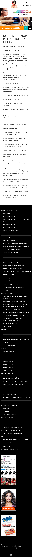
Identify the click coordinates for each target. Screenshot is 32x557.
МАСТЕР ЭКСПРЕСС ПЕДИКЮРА (11, 240)
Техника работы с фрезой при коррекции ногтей (16, 315)
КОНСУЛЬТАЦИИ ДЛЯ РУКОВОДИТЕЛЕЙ (11, 430)
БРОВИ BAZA (6, 411)
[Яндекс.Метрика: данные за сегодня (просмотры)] (15, 555)
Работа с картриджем (9, 345)
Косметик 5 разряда (8, 355)
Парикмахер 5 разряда (9, 224)
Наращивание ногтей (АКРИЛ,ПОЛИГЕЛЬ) (14, 301)
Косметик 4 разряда (8, 351)
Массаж (3, 436)
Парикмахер (6, 213)
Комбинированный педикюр (11, 284)
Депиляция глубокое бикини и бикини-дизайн (16, 339)
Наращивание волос (7, 417)
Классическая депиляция (10, 336)
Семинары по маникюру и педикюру (11, 268)
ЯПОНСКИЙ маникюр (8, 274)
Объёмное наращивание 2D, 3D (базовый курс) (16, 381)
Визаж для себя (7, 370)
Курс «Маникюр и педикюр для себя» (13, 265)
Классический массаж (9, 443)
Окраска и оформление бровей (10, 405)
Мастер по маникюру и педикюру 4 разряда (15, 243)
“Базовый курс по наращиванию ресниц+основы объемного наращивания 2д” (17, 377)
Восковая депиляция (7, 333)
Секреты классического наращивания (14, 388)
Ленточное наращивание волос (12, 424)
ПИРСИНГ (3, 329)
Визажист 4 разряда (8, 361)
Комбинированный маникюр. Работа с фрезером (17, 271)
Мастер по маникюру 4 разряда (11, 249)
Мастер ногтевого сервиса (10, 256)
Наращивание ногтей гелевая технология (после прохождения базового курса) (15, 305)
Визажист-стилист (8, 364)
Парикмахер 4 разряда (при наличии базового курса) (16, 220)
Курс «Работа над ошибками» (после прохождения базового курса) (13, 319)
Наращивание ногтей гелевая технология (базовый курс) (15, 297)
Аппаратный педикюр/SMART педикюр (13, 287)
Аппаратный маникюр (9, 281)
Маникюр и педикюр (7, 237)
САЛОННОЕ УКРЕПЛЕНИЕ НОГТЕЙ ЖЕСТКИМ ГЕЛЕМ (16, 312)
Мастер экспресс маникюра (11, 259)
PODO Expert (6, 290)
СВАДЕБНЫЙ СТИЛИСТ (8, 367)
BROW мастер (6, 408)
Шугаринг (5, 342)
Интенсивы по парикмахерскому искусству (15, 234)
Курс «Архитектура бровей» (10, 414)
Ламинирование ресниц (8, 402)
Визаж (3, 358)
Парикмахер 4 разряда (9, 216)
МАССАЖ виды (6, 446)
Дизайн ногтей (7, 326)
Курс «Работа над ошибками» (11, 394)
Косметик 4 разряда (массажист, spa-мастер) (15, 439)
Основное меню (30, 28)
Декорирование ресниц (9, 391)
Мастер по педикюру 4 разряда (11, 252)
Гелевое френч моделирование (12, 309)
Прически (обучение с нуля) (11, 230)
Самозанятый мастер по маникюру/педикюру (16, 246)
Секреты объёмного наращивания (13, 384)
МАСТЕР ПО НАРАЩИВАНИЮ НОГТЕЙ (12, 323)
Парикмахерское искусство (9, 210)
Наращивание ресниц (7, 373)
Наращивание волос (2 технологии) (13, 421)
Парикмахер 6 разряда (9, 227)
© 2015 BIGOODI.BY (5, 555)
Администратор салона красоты (10, 449)
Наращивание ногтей (7, 293)
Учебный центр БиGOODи (10, 28)
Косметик (3, 348)
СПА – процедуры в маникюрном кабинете (15, 278)
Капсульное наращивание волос (12, 427)
